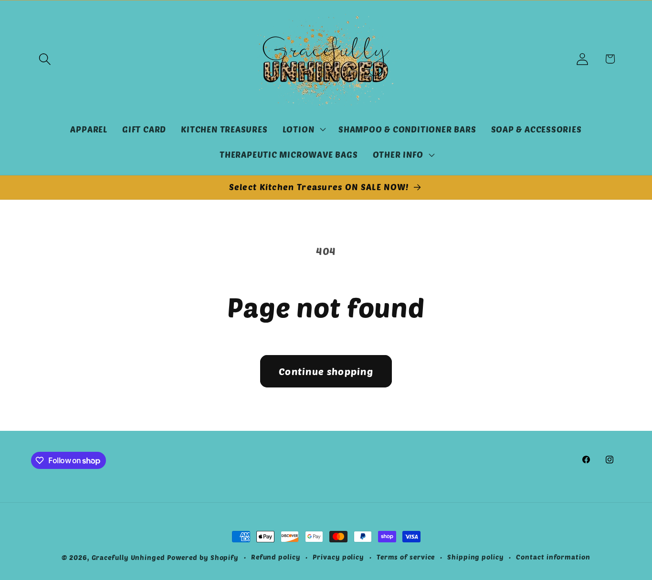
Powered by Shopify (203, 557)
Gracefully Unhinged (128, 557)
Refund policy (276, 557)
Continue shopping (326, 371)
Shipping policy (475, 557)
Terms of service (406, 557)
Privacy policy (338, 557)
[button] (44, 58)
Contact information (553, 557)
